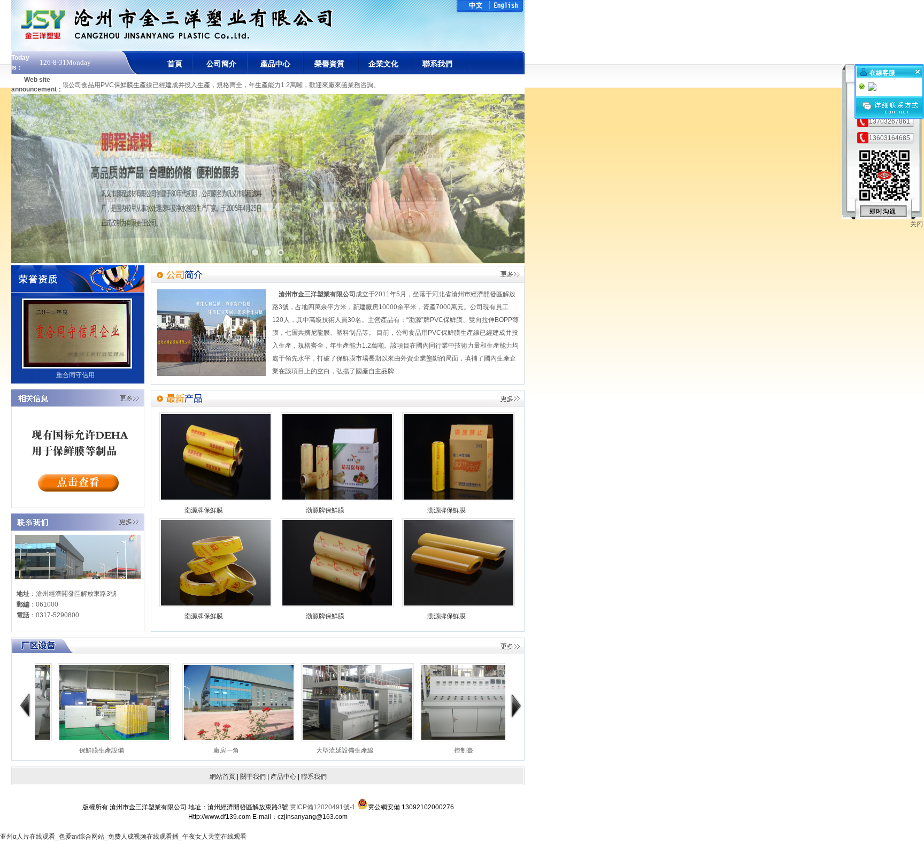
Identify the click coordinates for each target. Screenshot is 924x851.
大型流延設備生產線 (259, 750)
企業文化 (383, 63)
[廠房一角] (153, 739)
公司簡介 (221, 63)
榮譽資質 (329, 63)
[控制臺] (390, 739)
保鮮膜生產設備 (496, 750)
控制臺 (378, 750)
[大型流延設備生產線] (271, 739)
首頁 (174, 63)
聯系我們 (437, 63)
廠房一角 (140, 750)
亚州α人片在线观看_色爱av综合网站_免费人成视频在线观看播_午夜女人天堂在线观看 (123, 836)
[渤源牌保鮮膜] (215, 499)
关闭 (916, 224)
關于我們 (253, 776)
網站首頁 (222, 776)
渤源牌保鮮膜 (203, 510)
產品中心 (275, 63)
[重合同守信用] (77, 366)
